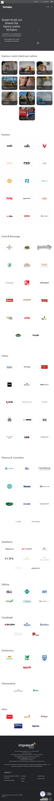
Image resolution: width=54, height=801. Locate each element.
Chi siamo (23, 776)
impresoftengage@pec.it (23, 758)
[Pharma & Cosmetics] (9, 83)
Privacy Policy (41, 778)
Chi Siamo (36, 1)
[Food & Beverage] (27, 68)
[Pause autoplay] (38, 43)
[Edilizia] (44, 83)
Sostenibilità (45, 1)
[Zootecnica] (27, 98)
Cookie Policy (41, 776)
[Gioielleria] (27, 83)
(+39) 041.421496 (9, 780)
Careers (23, 778)
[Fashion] (9, 68)
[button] (51, 7)
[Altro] (27, 113)
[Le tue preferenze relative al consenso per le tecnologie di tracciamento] (2, 2)
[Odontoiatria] (44, 98)
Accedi (22, 781)
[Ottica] (44, 68)
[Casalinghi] (9, 98)
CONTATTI (7, 773)
